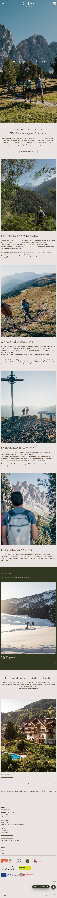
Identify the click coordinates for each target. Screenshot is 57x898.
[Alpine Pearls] (18, 861)
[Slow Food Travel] (38, 861)
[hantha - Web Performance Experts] (54, 881)
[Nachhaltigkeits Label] (27, 861)
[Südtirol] (54, 3)
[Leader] (25, 868)
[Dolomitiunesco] (6, 861)
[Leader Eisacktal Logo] (8, 868)
